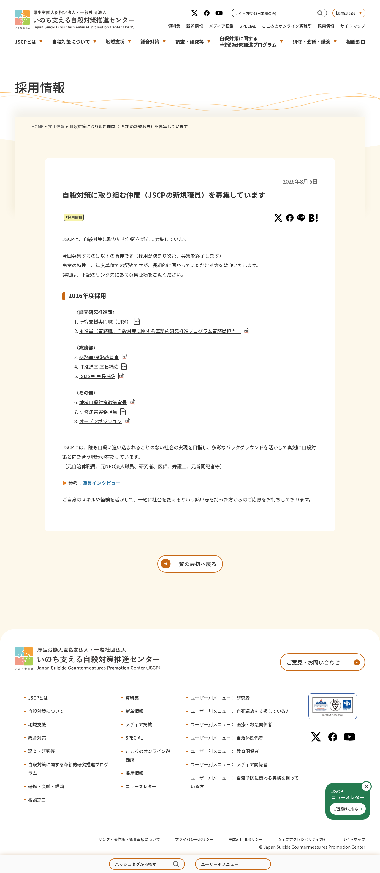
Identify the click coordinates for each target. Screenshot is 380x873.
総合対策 (149, 41)
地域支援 (115, 41)
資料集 (174, 26)
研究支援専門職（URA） (105, 321)
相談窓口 (355, 41)
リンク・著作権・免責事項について (129, 839)
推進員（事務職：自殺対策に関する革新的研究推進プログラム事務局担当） (160, 330)
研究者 (220, 697)
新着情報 (194, 26)
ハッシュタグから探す (135, 864)
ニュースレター (141, 786)
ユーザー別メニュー (219, 864)
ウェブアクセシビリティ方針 (302, 839)
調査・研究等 (189, 41)
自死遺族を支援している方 (240, 711)
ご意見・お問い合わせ (313, 662)
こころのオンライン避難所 (287, 26)
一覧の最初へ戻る (195, 564)
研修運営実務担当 (98, 411)
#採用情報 (74, 216)
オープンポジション (100, 421)
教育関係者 (225, 751)
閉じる (371, 786)
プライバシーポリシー (194, 839)
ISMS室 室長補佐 (97, 376)
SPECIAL (248, 26)
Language (346, 13)
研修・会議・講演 (311, 41)
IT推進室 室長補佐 (98, 366)
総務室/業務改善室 (99, 357)
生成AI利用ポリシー (245, 839)
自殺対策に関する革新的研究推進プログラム (248, 41)
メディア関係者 (229, 764)
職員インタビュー (102, 482)
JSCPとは (25, 41)
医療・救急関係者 (231, 724)
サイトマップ (352, 26)
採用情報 (326, 26)
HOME (37, 126)
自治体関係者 (227, 738)
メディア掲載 (221, 26)
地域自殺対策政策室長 (103, 402)
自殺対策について (71, 41)
